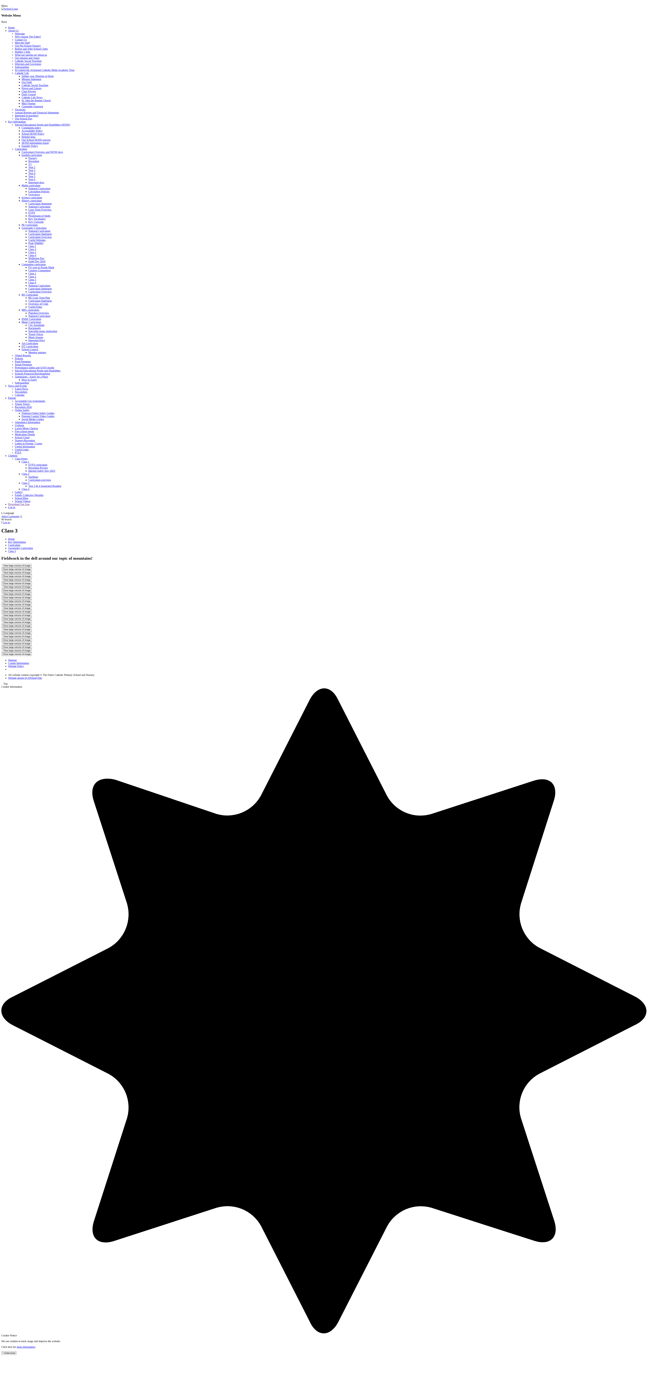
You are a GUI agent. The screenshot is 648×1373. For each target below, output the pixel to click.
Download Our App (19, 504)
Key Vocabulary (37, 218)
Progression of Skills (39, 215)
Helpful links (28, 136)
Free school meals (24, 431)
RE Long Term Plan (39, 297)
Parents (12, 398)
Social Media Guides (33, 419)
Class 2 (32, 252)
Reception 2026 (23, 407)
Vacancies (20, 109)
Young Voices (35, 334)
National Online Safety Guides (38, 413)
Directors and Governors (28, 64)
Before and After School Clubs (31, 48)
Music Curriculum (31, 322)
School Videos (22, 501)
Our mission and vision (27, 58)
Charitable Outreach (32, 106)
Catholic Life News (32, 97)
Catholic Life (22, 73)
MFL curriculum (30, 310)
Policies (19, 358)
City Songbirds (36, 325)
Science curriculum (32, 197)
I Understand (9, 1353)
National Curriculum (39, 188)
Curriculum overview (39, 480)
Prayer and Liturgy (32, 88)
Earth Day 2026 (36, 261)
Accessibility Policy (32, 130)
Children (12, 455)
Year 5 (31, 176)
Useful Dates (35, 306)
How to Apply (29, 379)
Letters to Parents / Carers (28, 443)
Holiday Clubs (22, 51)
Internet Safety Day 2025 (41, 470)
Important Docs (36, 340)
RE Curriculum (30, 294)
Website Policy (16, 666)
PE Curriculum (30, 224)
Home (11, 27)
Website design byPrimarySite (25, 678)
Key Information (17, 121)
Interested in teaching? (27, 115)
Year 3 (31, 170)
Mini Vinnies (28, 103)
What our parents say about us (31, 54)
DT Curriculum (30, 346)
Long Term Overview (40, 209)
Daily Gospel (29, 94)
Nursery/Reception (25, 440)
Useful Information (25, 446)
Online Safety (22, 410)
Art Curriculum (30, 343)
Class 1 (32, 246)
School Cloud (22, 437)
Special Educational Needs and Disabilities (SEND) (42, 124)
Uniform (19, 425)
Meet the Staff (22, 42)
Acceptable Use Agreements (30, 401)
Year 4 (31, 173)
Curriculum (21, 149)
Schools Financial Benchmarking (32, 373)
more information (26, 1347)
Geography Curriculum (34, 228)
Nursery (32, 158)
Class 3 (32, 249)
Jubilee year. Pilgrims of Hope (38, 76)
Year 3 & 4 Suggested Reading (44, 486)
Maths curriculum (31, 185)
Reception (33, 161)
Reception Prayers (38, 467)
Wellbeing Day (36, 258)
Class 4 (32, 255)
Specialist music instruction (42, 331)
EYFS (31, 212)
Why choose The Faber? (28, 36)
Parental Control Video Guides (38, 416)
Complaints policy (31, 127)
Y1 (30, 164)
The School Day (23, 118)
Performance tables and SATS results (34, 367)
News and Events (17, 385)
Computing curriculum (34, 264)
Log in (11, 507)
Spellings (33, 476)
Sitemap (12, 660)
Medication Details (25, 434)
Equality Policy (30, 146)
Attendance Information (27, 422)
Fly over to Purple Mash (41, 267)
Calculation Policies (38, 191)
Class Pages (21, 458)
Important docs (36, 182)
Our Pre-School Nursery (28, 45)
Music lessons (35, 337)
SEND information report (35, 143)
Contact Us (21, 39)
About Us (13, 30)
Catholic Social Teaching (28, 61)
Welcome (20, 33)
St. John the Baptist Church (36, 100)
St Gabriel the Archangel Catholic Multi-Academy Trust (44, 70)
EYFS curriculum (37, 464)
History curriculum (32, 200)
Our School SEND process (36, 139)
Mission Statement (31, 79)
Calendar (19, 395)
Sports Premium (23, 364)
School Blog (21, 498)
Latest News (21, 388)
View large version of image (16, 565)
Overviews (34, 194)
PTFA (18, 452)
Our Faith (27, 82)
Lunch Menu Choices (26, 428)
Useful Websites (37, 240)
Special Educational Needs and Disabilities (37, 370)
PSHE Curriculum (31, 319)
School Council (30, 349)
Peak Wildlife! (36, 243)
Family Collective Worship (29, 495)
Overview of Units (38, 303)
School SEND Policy (33, 133)
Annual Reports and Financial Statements (37, 112)
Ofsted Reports (23, 355)
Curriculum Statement (40, 203)
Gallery (19, 492)
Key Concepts (36, 221)
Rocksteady (34, 328)
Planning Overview (38, 313)
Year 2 (31, 167)
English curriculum (32, 155)
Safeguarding (22, 67)
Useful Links (22, 449)
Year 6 (31, 179)
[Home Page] (9, 8)
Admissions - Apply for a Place (31, 376)
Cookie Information (18, 663)
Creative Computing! (39, 270)
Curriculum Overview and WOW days (42, 152)
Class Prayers (29, 91)
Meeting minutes (37, 352)
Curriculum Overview (40, 237)
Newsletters (21, 391)
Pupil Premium (23, 361)
